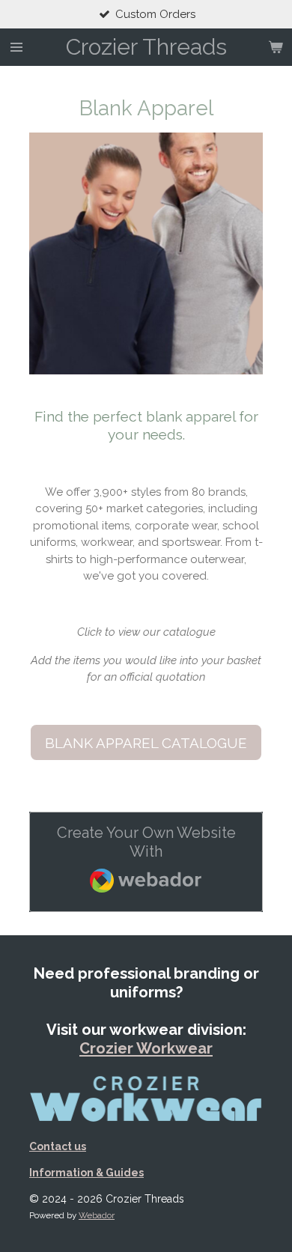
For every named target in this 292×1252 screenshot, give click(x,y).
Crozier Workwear (146, 1048)
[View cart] (275, 47)
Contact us (57, 1146)
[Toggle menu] (16, 47)
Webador (97, 1215)
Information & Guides (86, 1173)
